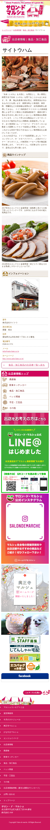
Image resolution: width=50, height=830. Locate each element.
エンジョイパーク (11, 738)
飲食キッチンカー (17, 385)
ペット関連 (14, 396)
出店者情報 (17, 30)
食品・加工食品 (28, 30)
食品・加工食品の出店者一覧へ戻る (27, 365)
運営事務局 (8, 713)
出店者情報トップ (18, 373)
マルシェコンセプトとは (14, 707)
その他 (12, 408)
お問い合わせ (9, 794)
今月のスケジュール (12, 719)
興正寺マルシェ (10, 726)
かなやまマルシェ (11, 732)
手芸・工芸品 (15, 402)
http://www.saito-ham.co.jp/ (13, 358)
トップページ (6, 30)
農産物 (12, 379)
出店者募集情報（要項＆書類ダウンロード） (22, 788)
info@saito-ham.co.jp (11, 351)
